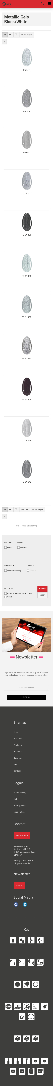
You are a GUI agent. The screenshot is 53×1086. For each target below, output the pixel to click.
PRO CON (18, 738)
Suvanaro (18, 758)
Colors (7, 543)
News (16, 764)
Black (9, 547)
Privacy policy (20, 805)
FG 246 (26, 111)
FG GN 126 (26, 235)
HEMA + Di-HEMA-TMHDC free (19, 593)
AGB (16, 799)
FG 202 (26, 70)
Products (18, 745)
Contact (17, 771)
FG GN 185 (26, 276)
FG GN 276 (26, 358)
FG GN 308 (26, 399)
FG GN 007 (26, 194)
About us (17, 751)
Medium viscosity (14, 570)
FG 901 (26, 152)
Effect (20, 543)
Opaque (33, 570)
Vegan (9, 597)
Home (16, 732)
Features (8, 589)
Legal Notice (19, 812)
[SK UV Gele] (5, 4)
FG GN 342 (26, 482)
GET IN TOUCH (22, 835)
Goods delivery (20, 792)
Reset (42, 595)
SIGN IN (19, 886)
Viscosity (9, 566)
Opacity (30, 566)
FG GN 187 (26, 317)
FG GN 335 (26, 441)
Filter (42, 589)
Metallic (23, 547)
